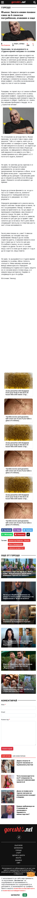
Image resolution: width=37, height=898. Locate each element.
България (18, 845)
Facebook (7, 530)
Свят (18, 863)
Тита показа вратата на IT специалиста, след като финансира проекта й (26, 779)
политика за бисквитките (24, 888)
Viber (19, 530)
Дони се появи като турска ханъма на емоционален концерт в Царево (26, 794)
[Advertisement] (18, 308)
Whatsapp (8, 534)
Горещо (6, 7)
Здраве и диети (18, 855)
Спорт (18, 853)
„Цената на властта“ (16, 548)
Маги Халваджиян (15, 544)
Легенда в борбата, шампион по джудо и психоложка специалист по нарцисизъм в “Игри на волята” (18, 596)
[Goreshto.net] (18, 830)
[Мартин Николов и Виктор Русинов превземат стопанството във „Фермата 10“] (18, 661)
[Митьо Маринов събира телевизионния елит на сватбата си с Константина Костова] (18, 684)
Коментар (5, 719)
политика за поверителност (14, 890)
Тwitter (29, 530)
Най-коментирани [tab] (19, 756)
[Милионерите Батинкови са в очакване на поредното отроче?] (18, 614)
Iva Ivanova (5, 45)
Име (3, 704)
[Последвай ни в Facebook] (19, 837)
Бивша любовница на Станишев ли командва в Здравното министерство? (25, 810)
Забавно (18, 860)
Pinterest (21, 534)
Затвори (15, 895)
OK (24, 895)
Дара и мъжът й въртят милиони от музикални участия (25, 763)
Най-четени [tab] (6, 756)
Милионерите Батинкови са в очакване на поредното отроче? (16, 621)
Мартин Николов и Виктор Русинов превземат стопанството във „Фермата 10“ (17, 666)
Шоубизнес (18, 848)
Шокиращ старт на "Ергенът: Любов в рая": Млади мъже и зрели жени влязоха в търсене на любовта (18, 573)
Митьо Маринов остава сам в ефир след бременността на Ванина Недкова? (17, 643)
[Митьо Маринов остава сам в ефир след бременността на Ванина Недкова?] (18, 638)
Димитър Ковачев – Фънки (19, 540)
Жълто (18, 858)
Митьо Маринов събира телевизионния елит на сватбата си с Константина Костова (18, 689)
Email (3, 712)
